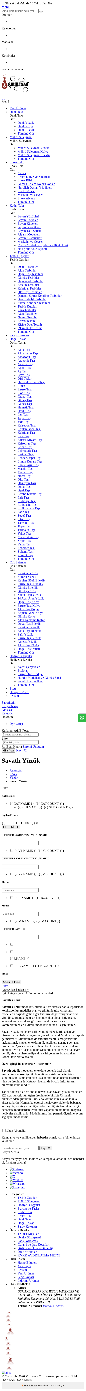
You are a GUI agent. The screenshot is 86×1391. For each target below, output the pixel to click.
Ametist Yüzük (27, 641)
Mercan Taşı (25, 472)
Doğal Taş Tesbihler (30, 274)
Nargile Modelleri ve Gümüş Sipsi (39, 677)
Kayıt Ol (7, 713)
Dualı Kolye (25, 126)
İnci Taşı (23, 414)
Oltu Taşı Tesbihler (30, 292)
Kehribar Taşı (26, 432)
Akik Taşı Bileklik (29, 631)
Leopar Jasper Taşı (29, 458)
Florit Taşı (24, 393)
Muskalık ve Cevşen (30, 194)
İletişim (14, 695)
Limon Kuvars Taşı (30, 461)
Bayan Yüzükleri (28, 216)
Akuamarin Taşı (28, 353)
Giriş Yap (7, 709)
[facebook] (17, 1173)
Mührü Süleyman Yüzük (33, 148)
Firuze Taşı (25, 389)
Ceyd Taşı (24, 375)
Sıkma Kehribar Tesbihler (34, 303)
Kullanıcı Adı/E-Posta (15, 730)
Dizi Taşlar (24, 378)
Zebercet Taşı (26, 548)
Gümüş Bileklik (28, 587)
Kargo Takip (10, 706)
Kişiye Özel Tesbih (30, 324)
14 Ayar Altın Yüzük (31, 598)
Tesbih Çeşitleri (19, 256)
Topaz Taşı (24, 526)
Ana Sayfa (24, 1266)
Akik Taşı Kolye (28, 609)
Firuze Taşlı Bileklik (30, 584)
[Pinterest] (17, 1169)
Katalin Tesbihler (28, 285)
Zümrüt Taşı (25, 555)
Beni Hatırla (14, 746)
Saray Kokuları (19, 335)
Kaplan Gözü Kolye (30, 613)
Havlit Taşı (24, 411)
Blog (13, 688)
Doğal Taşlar (18, 339)
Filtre (5, 986)
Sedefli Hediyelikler (30, 681)
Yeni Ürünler (18, 108)
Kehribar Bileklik (29, 627)
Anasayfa (16, 770)
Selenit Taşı (25, 447)
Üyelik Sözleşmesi (29, 1237)
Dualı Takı (16, 112)
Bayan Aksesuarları (30, 238)
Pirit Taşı (23, 497)
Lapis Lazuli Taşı (28, 465)
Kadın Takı (17, 205)
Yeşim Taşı (24, 540)
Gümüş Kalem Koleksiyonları (36, 184)
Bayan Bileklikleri (29, 227)
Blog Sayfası (26, 1277)
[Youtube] (16, 1180)
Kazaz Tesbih (26, 321)
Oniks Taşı (24, 486)
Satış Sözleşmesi (28, 1241)
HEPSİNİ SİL (11, 827)
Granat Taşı (25, 396)
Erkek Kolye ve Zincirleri (34, 176)
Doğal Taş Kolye (28, 602)
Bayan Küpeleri (28, 223)
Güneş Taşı (25, 400)
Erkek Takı (17, 162)
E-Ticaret (33, 1385)
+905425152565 (53, 1306)
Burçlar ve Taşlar (28, 1208)
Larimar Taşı (26, 454)
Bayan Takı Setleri (29, 230)
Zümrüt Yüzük (27, 576)
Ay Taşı (22, 371)
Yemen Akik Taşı (28, 537)
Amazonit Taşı (27, 357)
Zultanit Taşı (25, 551)
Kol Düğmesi (26, 191)
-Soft (25, 1385)
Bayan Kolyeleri (28, 220)
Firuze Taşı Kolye (29, 605)
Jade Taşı (23, 421)
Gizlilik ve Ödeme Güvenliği (36, 1248)
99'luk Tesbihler (28, 267)
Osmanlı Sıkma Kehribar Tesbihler (39, 295)
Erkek (13, 774)
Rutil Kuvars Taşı (29, 508)
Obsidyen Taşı (27, 483)
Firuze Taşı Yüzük (29, 638)
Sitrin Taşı (24, 519)
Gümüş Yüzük (27, 591)
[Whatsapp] (17, 1183)
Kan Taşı (23, 436)
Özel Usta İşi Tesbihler (32, 299)
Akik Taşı (24, 349)
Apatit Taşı (24, 367)
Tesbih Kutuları (27, 306)
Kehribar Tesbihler (29, 288)
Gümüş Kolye (26, 616)
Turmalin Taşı (26, 530)
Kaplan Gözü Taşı (29, 429)
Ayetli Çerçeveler (29, 667)
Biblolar (23, 670)
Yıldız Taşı (24, 544)
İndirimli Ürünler (28, 1280)
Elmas (21, 385)
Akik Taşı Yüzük (28, 645)
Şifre (5, 738)
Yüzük (22, 173)
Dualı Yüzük (26, 122)
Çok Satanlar (18, 562)
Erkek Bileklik (27, 180)
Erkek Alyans (26, 198)
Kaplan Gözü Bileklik (31, 580)
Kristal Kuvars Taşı (30, 440)
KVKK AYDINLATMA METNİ (39, 1255)
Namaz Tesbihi (27, 317)
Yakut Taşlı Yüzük (29, 594)
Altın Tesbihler (27, 270)
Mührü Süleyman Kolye (33, 151)
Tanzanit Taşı (26, 522)
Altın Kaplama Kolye (31, 620)
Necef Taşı (24, 476)
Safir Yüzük (25, 634)
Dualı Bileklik (26, 130)
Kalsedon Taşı (27, 425)
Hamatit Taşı (26, 407)
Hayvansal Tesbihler (30, 281)
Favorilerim (9, 702)
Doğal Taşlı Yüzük (29, 649)
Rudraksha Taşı (27, 504)
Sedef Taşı (24, 515)
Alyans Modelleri (29, 234)
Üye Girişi (16, 723)
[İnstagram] (17, 1187)
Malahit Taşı (25, 468)
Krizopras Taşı (27, 443)
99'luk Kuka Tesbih (30, 328)
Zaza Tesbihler (27, 310)
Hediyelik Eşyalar (21, 656)
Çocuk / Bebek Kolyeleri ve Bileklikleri (43, 245)
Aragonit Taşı (26, 360)
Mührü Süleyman (21, 137)
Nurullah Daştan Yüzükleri (35, 187)
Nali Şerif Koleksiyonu (32, 248)
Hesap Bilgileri (19, 692)
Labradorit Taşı (27, 450)
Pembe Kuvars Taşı (30, 494)
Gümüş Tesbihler (28, 277)
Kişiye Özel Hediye (30, 674)
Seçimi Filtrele (11, 982)
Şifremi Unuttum (33, 746)
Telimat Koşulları (28, 1233)
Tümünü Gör (26, 133)
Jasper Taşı (24, 418)
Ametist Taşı (25, 364)
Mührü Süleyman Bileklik (34, 155)
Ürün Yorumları (27, 1251)
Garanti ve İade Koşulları (33, 1244)
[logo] (43, 83)
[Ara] (41, 11)
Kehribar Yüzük (28, 573)
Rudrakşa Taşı (27, 501)
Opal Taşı (24, 490)
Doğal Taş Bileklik (29, 623)
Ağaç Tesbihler (27, 313)
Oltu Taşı (23, 479)
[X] (12, 1176)
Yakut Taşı (24, 533)
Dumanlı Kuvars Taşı (31, 382)
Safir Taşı (24, 512)
